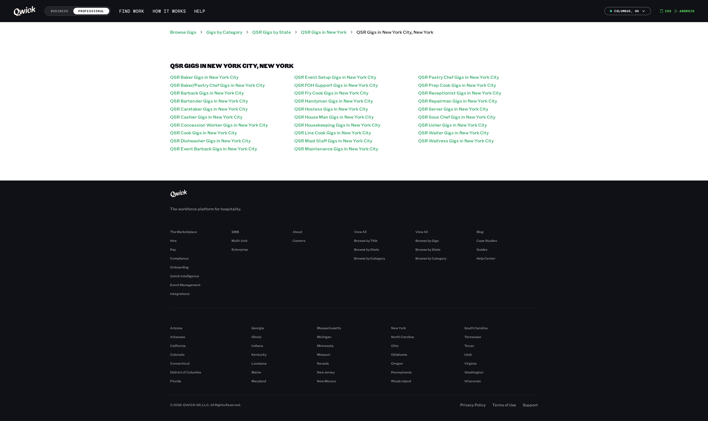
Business (59, 11)
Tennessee (472, 336)
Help (199, 11)
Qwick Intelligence (184, 276)
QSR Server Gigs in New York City (453, 109)
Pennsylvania (401, 372)
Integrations (179, 293)
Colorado (177, 354)
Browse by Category (369, 258)
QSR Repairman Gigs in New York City (457, 101)
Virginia (470, 363)
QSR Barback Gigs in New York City (207, 93)
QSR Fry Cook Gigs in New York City (331, 93)
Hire (173, 240)
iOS (668, 11)
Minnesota (325, 345)
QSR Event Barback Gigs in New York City (213, 148)
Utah (468, 354)
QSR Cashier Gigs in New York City (206, 117)
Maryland (258, 381)
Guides (482, 249)
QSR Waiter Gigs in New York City (453, 132)
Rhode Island (401, 381)
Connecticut (180, 363)
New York (398, 328)
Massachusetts (329, 328)
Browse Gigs (183, 32)
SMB (235, 231)
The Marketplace (183, 231)
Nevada (323, 363)
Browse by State (366, 249)
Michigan (324, 336)
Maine (256, 372)
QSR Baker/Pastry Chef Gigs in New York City (217, 85)
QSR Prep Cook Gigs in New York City (457, 85)
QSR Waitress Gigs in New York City (456, 140)
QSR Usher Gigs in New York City (452, 125)
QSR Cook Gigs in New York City (203, 132)
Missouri (323, 354)
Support (530, 404)
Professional (91, 11)
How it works (169, 11)
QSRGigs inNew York (324, 32)
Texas (469, 345)
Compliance (179, 258)
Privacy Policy (473, 404)
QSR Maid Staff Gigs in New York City (333, 140)
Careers (299, 240)
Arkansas (177, 336)
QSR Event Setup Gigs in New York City (335, 77)
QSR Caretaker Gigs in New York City (209, 109)
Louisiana (259, 363)
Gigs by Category (224, 32)
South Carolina (476, 328)
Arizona (176, 328)
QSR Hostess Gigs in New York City (331, 109)
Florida (175, 381)
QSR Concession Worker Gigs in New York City (219, 125)
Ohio (395, 345)
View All (360, 231)
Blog (480, 231)
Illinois (256, 336)
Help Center (486, 258)
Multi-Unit (239, 240)
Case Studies (487, 240)
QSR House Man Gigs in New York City (334, 117)
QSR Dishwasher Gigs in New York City (210, 140)
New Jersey (326, 372)
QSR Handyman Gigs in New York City (333, 101)
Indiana (257, 345)
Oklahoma (399, 354)
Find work (131, 11)
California (178, 345)
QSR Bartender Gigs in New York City (209, 101)
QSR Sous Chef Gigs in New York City (456, 117)
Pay (173, 249)
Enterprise (239, 249)
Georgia (257, 328)
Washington (473, 372)
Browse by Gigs (427, 240)
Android (687, 11)
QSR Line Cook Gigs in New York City (332, 132)
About (297, 231)
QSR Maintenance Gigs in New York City (336, 148)
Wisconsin (472, 381)
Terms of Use (504, 404)
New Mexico (326, 381)
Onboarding (179, 267)
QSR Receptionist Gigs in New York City (459, 93)
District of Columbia (185, 372)
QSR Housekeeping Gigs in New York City (337, 125)
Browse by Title (366, 240)
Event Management (185, 285)
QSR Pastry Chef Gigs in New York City (458, 77)
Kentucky (259, 354)
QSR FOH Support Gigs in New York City (336, 85)
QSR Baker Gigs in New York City (204, 77)
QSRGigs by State (271, 32)
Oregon (397, 363)
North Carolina (402, 336)
